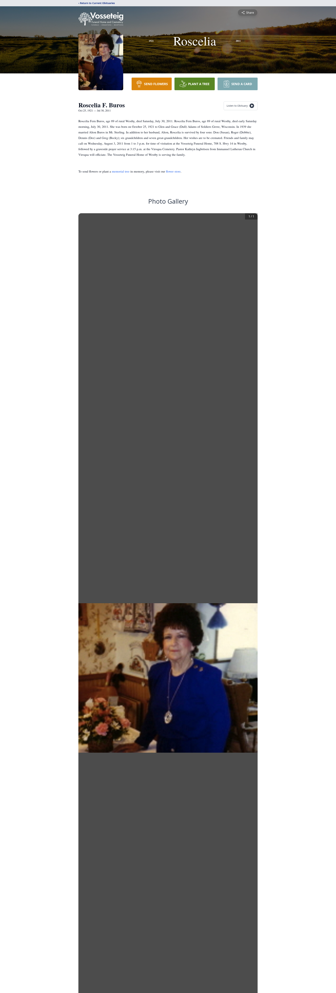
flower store (173, 171)
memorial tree (121, 171)
